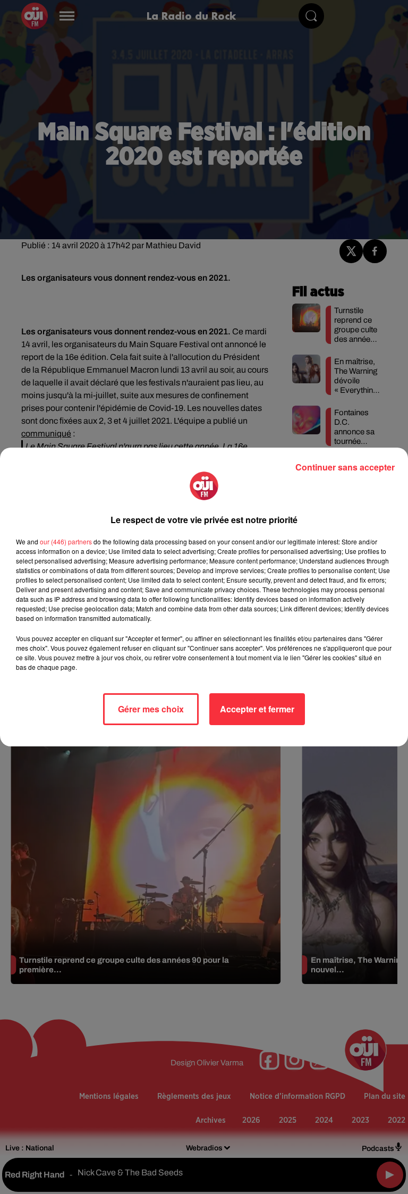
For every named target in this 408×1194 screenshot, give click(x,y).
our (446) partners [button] (66, 541)
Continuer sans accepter (345, 467)
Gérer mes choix (151, 709)
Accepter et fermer (257, 709)
